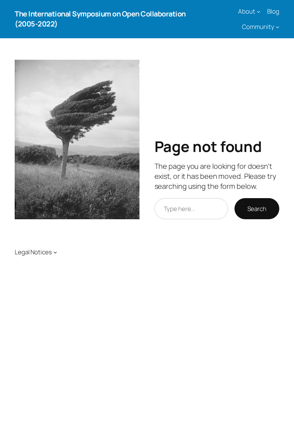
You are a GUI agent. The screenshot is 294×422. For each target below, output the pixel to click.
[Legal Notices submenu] (55, 252)
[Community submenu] (277, 27)
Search (256, 209)
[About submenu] (258, 11)
